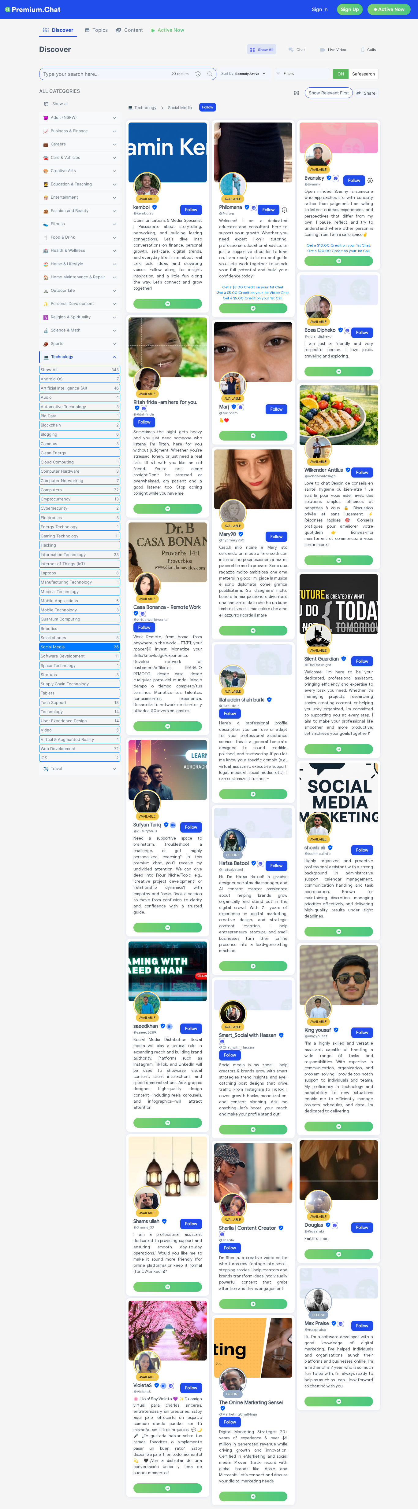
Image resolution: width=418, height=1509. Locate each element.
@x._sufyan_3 (145, 831)
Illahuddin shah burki (242, 700)
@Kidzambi (314, 1231)
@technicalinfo (317, 853)
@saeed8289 (144, 1032)
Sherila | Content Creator (248, 1228)
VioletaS (143, 1386)
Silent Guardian (322, 659)
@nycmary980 (231, 540)
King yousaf (318, 1030)
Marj (224, 407)
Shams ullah (147, 1221)
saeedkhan (146, 1026)
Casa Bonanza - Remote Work (167, 607)
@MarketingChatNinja (238, 1414)
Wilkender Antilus (324, 470)
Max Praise (317, 1323)
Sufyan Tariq (147, 825)
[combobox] (302, 74)
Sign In (320, 9)
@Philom (226, 213)
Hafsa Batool (234, 863)
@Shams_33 (143, 1227)
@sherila (226, 1240)
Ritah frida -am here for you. (165, 402)
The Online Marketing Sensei (251, 1403)
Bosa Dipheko (320, 330)
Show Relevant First (329, 92)
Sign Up (350, 9)
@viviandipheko (317, 336)
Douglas (314, 1225)
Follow (207, 107)
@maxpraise (315, 1329)
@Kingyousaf (315, 1036)
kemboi (142, 207)
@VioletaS (142, 1391)
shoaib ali (315, 848)
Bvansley (314, 178)
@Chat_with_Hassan (236, 1047)
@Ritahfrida (143, 414)
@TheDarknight (317, 664)
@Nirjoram (228, 413)
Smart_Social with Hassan (248, 1035)
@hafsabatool (231, 869)
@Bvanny (312, 184)
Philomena (231, 207)
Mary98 (228, 534)
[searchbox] (311, 73)
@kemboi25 (143, 213)
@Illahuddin (229, 705)
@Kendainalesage (320, 476)
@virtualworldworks (150, 619)
